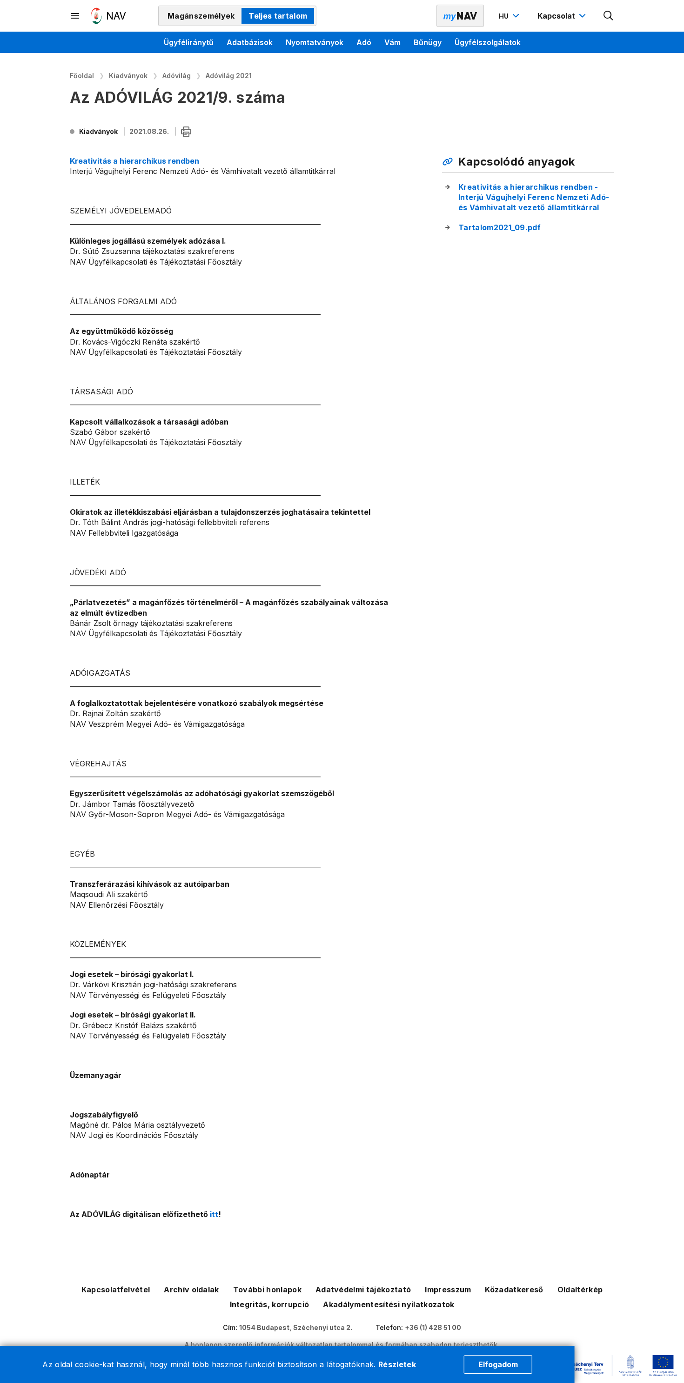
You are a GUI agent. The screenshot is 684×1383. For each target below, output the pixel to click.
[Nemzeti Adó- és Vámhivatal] (108, 16)
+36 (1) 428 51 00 (433, 1327)
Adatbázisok (250, 42)
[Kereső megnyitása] (608, 15)
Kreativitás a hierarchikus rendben (134, 161)
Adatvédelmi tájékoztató (363, 1289)
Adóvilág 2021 (229, 76)
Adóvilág (176, 76)
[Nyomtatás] (186, 132)
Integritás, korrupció (269, 1304)
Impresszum (448, 1289)
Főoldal (82, 76)
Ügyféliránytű (189, 42)
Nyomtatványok (314, 42)
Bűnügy (428, 42)
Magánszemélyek (201, 15)
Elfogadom (498, 1364)
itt (214, 1214)
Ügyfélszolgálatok (488, 42)
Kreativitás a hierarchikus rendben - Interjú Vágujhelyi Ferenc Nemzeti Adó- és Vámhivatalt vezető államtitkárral (533, 197)
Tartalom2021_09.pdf (499, 227)
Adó (363, 42)
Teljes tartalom (277, 15)
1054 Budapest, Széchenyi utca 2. (295, 1327)
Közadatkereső (514, 1289)
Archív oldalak (191, 1289)
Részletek (397, 1364)
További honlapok (267, 1289)
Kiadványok (128, 76)
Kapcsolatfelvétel (115, 1289)
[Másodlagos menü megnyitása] (75, 15)
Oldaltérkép (580, 1289)
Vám (392, 42)
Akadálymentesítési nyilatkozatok (388, 1304)
